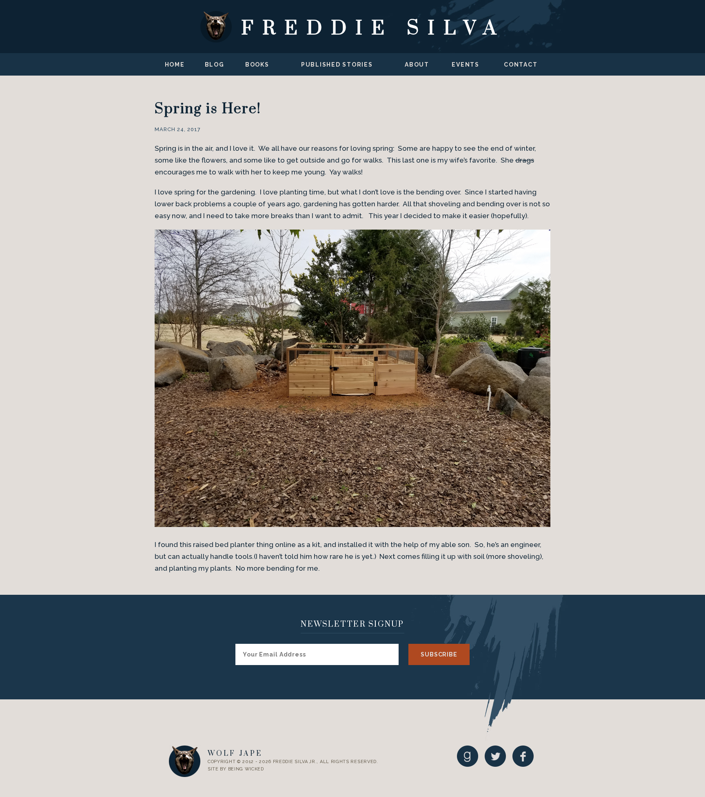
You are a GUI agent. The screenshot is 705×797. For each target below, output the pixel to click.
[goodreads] (467, 756)
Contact (520, 64)
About (417, 64)
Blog (214, 64)
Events (465, 64)
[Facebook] (523, 756)
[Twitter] (495, 756)
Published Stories (337, 64)
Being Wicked (246, 769)
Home (175, 64)
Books (257, 64)
